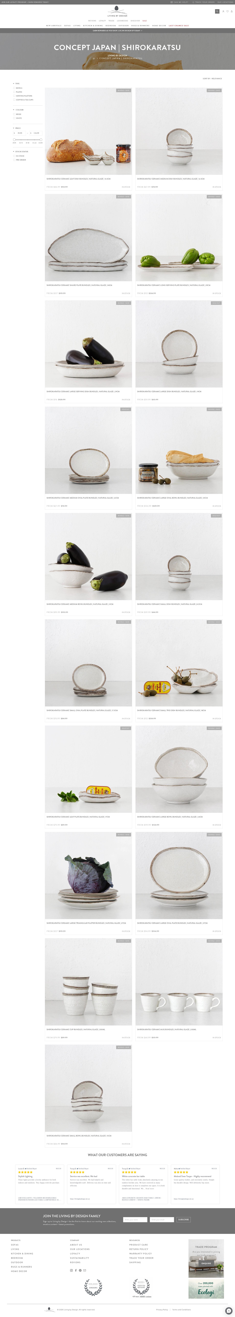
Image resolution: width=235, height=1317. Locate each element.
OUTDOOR (17, 1262)
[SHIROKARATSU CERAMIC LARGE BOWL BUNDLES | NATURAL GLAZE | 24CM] (179, 769)
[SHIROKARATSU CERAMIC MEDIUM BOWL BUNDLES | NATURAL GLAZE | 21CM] (88, 556)
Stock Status (21, 151)
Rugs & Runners (140, 25)
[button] (117, 30)
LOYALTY (75, 1253)
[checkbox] (27, 88)
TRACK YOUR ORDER (141, 1258)
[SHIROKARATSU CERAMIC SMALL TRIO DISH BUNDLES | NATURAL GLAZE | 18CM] (179, 662)
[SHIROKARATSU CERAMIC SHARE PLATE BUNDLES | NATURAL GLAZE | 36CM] (88, 237)
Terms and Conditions (181, 1310)
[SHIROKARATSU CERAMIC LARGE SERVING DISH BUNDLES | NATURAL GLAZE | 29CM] (88, 343)
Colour (19, 110)
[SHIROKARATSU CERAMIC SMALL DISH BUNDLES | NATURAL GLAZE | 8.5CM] (179, 556)
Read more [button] (150, 1189)
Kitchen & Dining (93, 25)
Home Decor (159, 25)
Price (18, 128)
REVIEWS (75, 1262)
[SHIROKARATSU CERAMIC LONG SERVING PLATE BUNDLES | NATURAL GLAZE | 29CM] (179, 237)
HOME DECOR (19, 1271)
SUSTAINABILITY (79, 1258)
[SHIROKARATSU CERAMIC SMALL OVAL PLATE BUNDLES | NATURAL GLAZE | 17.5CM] (88, 662)
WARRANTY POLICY (140, 1253)
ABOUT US (76, 1244)
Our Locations (226, 2)
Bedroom (111, 25)
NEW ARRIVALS (54, 25)
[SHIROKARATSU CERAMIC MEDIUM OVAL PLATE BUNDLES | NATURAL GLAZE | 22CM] (88, 450)
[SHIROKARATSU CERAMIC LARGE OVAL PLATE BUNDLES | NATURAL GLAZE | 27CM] (179, 875)
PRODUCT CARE (138, 1244)
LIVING (15, 1249)
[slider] (14, 139)
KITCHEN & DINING (22, 1253)
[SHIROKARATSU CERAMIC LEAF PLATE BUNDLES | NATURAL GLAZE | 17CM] (88, 769)
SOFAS (15, 1244)
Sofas (67, 25)
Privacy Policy (162, 1310)
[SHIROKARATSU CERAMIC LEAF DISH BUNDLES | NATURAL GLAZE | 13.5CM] (88, 131)
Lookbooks (122, 21)
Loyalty (102, 21)
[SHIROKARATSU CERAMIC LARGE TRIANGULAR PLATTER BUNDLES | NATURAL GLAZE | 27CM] (88, 875)
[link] (39, 1199)
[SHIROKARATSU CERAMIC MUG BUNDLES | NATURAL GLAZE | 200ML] (179, 981)
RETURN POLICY (138, 1249)
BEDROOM (17, 1258)
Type (17, 84)
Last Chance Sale (179, 25)
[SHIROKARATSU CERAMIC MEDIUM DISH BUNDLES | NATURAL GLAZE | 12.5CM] (179, 131)
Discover (135, 21)
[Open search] (217, 11)
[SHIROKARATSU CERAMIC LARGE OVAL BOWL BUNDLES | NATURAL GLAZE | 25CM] (179, 450)
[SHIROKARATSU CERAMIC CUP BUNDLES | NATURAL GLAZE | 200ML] (88, 981)
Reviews (92, 21)
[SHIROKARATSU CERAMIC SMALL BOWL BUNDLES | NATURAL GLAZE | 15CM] (88, 1088)
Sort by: (212, 78)
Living (77, 25)
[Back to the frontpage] (96, 58)
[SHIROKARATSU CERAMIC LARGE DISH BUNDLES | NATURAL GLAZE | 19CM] (179, 343)
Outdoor (124, 25)
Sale (145, 21)
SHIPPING (135, 1262)
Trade (111, 21)
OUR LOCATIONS (80, 1249)
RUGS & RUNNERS (21, 1266)
